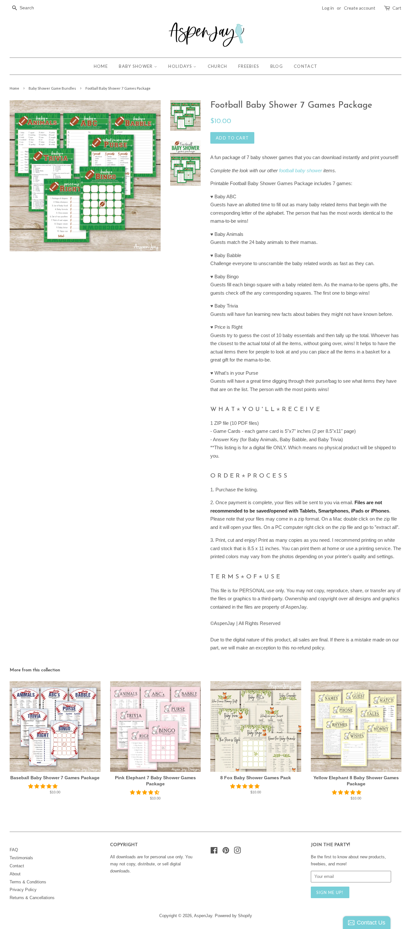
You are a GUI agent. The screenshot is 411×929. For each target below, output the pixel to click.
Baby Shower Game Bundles (52, 88)
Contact (17, 865)
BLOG (276, 66)
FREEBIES (248, 66)
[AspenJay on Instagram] (237, 851)
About (15, 873)
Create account (359, 8)
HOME (101, 66)
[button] (43, 786)
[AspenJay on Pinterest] (225, 851)
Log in (328, 8)
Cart (396, 8)
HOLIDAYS (180, 66)
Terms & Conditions (28, 882)
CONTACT (305, 66)
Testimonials (21, 857)
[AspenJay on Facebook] (214, 851)
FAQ (14, 849)
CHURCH (217, 66)
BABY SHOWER (136, 66)
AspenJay (203, 915)
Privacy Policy (23, 889)
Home (14, 88)
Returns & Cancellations (32, 897)
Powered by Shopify (233, 915)
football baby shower (300, 170)
